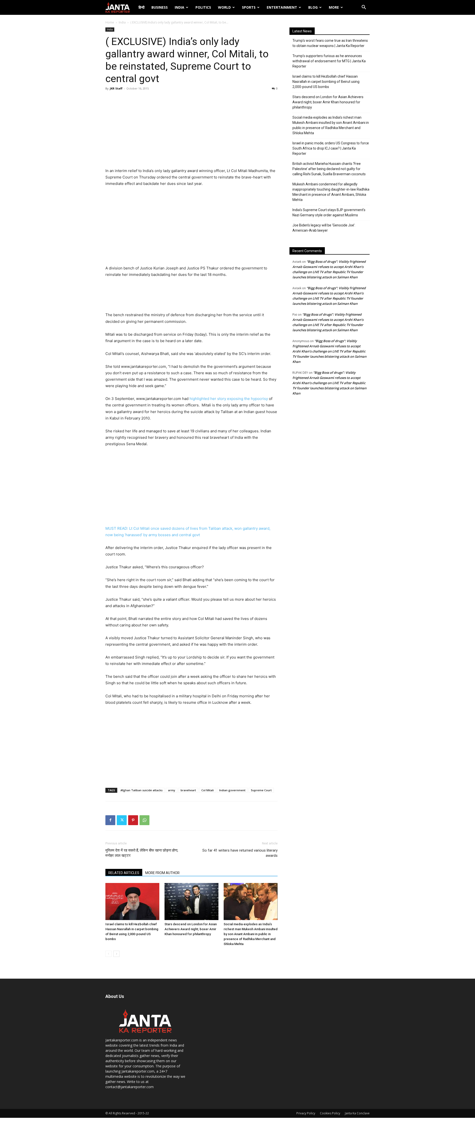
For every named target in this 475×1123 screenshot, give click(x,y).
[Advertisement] (191, 130)
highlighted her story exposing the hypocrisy (229, 398)
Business (159, 7)
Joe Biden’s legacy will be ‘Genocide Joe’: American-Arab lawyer (323, 227)
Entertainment (282, 7)
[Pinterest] (133, 820)
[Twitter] (122, 820)
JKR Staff (116, 88)
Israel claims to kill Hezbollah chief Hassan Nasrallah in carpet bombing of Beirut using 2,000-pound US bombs (325, 81)
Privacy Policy (305, 1113)
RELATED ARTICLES (123, 873)
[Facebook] (110, 820)
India (179, 7)
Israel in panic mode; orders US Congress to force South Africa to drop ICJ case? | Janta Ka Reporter (330, 148)
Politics (203, 7)
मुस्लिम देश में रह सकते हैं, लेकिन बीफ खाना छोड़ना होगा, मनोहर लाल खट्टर (141, 853)
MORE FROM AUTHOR (162, 873)
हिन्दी (141, 7)
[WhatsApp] (144, 820)
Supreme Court (261, 790)
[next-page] (116, 954)
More (334, 7)
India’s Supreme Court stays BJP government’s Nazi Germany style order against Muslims (328, 212)
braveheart (188, 790)
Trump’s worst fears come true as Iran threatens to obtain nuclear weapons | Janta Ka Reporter (330, 43)
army (171, 790)
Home (109, 22)
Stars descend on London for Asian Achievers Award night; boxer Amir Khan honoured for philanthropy (191, 929)
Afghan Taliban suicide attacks (141, 790)
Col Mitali (207, 790)
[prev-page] (108, 954)
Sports (249, 7)
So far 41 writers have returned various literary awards (240, 853)
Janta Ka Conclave (357, 1113)
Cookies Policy (330, 1113)
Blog (313, 7)
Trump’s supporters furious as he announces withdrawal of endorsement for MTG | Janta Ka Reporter (329, 61)
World (224, 7)
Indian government (232, 790)
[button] (364, 7)
